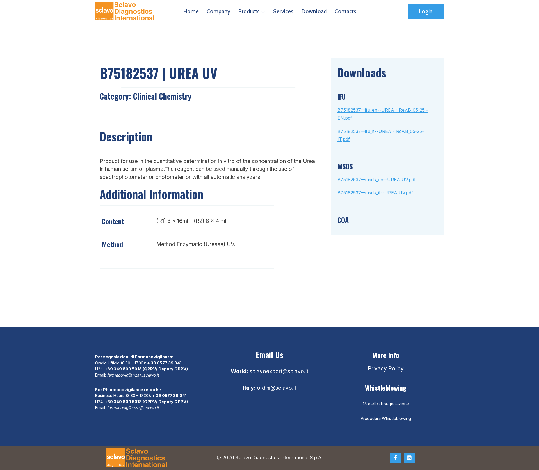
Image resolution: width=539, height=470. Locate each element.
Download (314, 11)
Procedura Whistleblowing (385, 418)
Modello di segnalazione (385, 404)
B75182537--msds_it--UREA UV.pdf (375, 193)
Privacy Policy (386, 368)
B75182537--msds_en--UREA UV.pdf (376, 179)
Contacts (345, 11)
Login (426, 11)
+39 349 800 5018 (123, 368)
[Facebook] (395, 458)
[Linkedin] (409, 458)
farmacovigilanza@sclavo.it (133, 375)
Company (218, 11)
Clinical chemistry (162, 96)
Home (191, 11)
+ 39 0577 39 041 (164, 363)
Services (283, 11)
